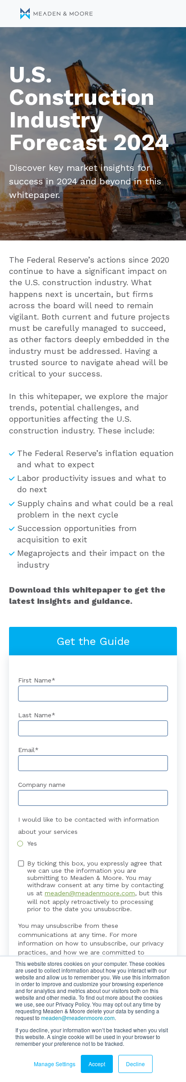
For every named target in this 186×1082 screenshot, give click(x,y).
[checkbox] (93, 843)
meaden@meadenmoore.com (78, 1017)
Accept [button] (96, 1064)
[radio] (93, 843)
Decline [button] (135, 1064)
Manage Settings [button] (54, 1064)
